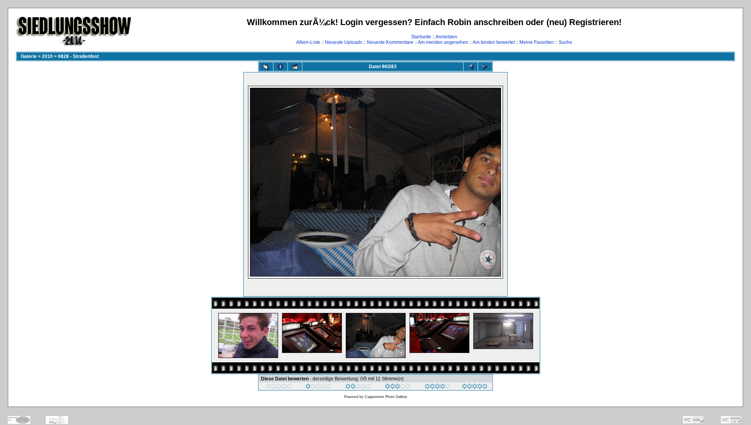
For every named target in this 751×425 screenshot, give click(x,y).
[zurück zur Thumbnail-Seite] (266, 66)
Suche (565, 42)
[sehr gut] (437, 387)
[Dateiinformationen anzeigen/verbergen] (280, 66)
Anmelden (446, 37)
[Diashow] (295, 66)
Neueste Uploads (343, 42)
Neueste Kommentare (390, 42)
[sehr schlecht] (278, 387)
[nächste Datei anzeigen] (485, 66)
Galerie (29, 56)
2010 (47, 56)
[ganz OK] (358, 387)
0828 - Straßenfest (78, 56)
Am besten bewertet (494, 42)
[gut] (397, 387)
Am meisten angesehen (443, 42)
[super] (474, 387)
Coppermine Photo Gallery (386, 397)
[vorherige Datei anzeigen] (471, 66)
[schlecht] (318, 387)
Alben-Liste (308, 42)
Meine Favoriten (536, 42)
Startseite (421, 37)
